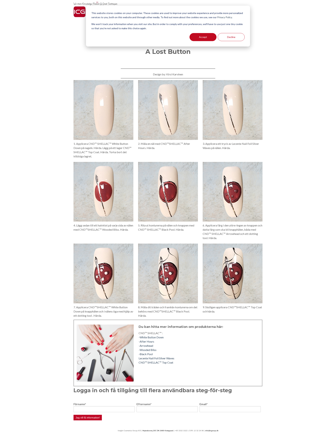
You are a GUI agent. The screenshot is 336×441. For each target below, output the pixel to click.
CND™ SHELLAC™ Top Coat (156, 362)
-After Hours (146, 341)
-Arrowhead (146, 345)
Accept (203, 36)
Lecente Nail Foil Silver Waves (156, 358)
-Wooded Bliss (147, 349)
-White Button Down (151, 337)
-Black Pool (146, 354)
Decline (231, 36)
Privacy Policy (224, 17)
